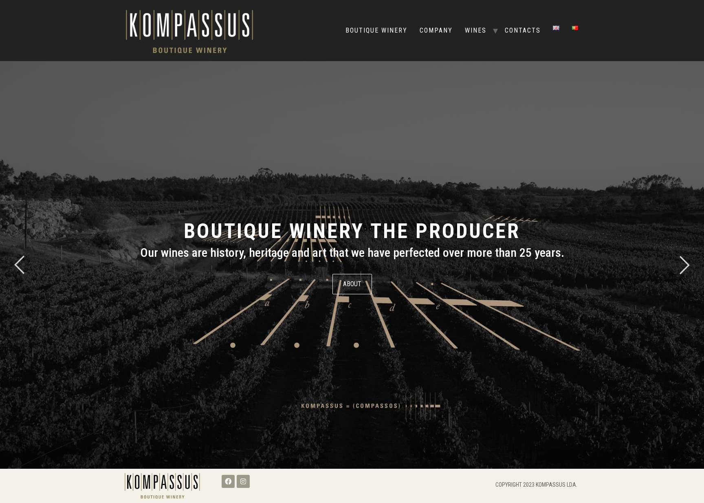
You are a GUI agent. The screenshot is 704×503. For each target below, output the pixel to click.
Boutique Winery (376, 30)
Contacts (523, 30)
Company (436, 30)
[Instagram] (243, 481)
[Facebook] (228, 481)
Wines (475, 30)
